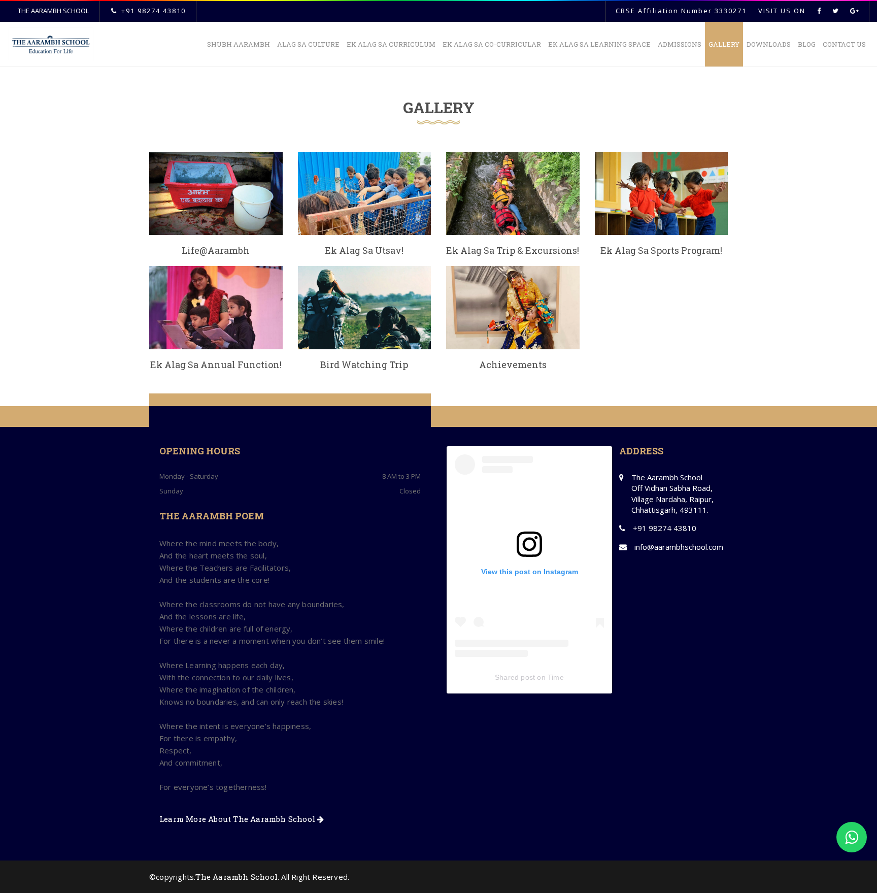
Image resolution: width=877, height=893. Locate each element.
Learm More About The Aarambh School (238, 819)
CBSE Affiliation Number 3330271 (681, 10)
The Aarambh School (236, 877)
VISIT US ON (781, 10)
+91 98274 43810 (153, 10)
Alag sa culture (308, 44)
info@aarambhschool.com (678, 547)
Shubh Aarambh (238, 44)
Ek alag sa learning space (599, 44)
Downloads (769, 44)
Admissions (679, 44)
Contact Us (844, 44)
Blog (807, 44)
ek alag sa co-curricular (492, 44)
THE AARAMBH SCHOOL (53, 10)
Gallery (724, 44)
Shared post (515, 677)
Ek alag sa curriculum (391, 44)
